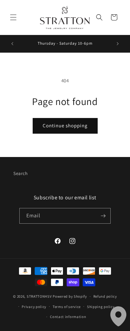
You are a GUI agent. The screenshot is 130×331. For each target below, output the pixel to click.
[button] (13, 17)
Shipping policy (101, 306)
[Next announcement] (117, 43)
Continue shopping (65, 125)
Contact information (68, 316)
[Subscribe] (103, 216)
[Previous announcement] (12, 43)
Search (20, 173)
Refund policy (105, 296)
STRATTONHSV (39, 296)
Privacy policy (34, 306)
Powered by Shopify (70, 296)
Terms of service (67, 306)
